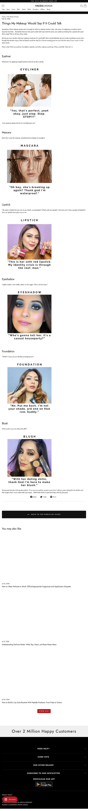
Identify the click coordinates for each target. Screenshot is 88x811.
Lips (3, 10)
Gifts (29, 10)
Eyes (8, 10)
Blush (5, 423)
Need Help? (43, 748)
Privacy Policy (7, 795)
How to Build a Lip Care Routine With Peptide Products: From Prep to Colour (32, 702)
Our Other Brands (43, 765)
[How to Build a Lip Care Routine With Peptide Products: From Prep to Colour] (44, 673)
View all (44, 711)
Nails (24, 10)
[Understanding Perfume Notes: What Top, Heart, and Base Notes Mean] (44, 615)
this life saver (63, 492)
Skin (18, 10)
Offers (42, 10)
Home (4, 17)
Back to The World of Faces (45, 514)
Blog (48, 10)
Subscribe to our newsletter (43, 773)
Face (13, 10)
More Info (43, 757)
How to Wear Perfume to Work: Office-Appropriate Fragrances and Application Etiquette (36, 586)
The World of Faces (13, 17)
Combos (36, 10)
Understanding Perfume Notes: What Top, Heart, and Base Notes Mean (29, 644)
